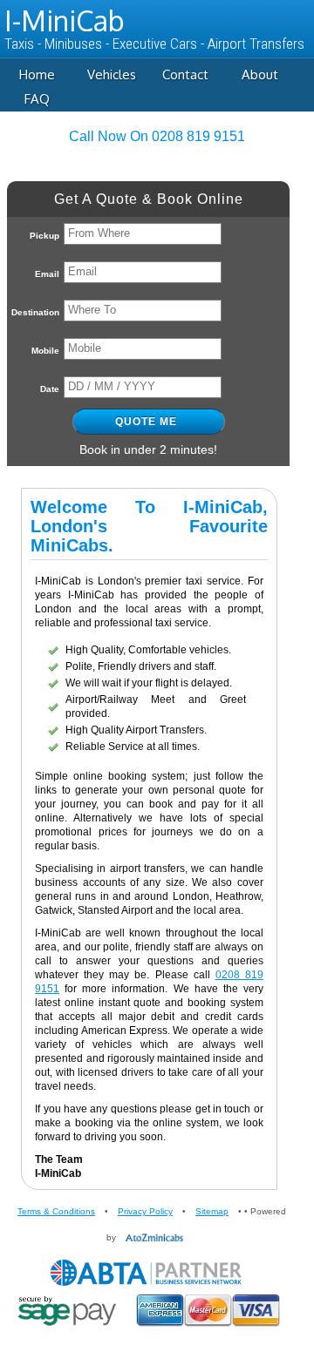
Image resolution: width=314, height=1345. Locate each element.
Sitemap (212, 1211)
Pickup (44, 235)
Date (49, 389)
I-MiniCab (64, 20)
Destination (35, 312)
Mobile (45, 350)
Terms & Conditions (56, 1211)
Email (47, 274)
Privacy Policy (145, 1211)
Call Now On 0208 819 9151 (157, 136)
